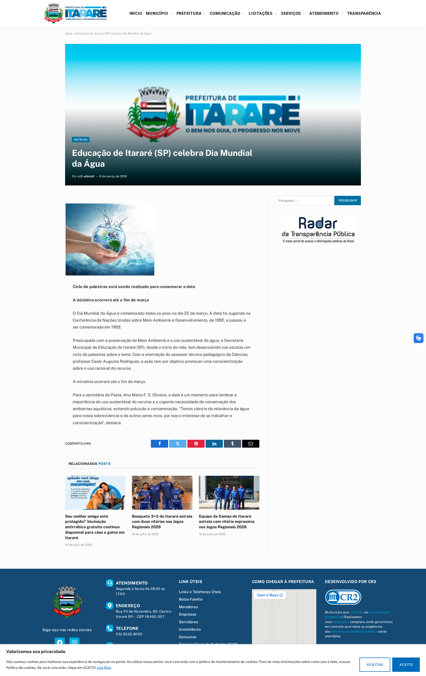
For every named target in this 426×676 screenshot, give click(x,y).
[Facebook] (60, 643)
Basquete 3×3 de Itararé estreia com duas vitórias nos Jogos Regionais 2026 (162, 522)
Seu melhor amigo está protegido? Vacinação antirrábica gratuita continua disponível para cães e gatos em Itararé (94, 527)
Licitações (261, 13)
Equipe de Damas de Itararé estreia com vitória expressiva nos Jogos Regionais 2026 (226, 522)
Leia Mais (104, 668)
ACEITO (406, 665)
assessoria (341, 622)
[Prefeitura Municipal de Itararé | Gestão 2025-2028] (75, 13)
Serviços (291, 13)
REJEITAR (375, 665)
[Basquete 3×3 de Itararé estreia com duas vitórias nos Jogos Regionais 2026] (162, 493)
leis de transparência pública (354, 631)
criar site (357, 612)
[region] (213, 660)
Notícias (81, 139)
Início (135, 13)
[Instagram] (74, 643)
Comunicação (225, 13)
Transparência (364, 13)
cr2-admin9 (86, 176)
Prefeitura (189, 13)
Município (157, 13)
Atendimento (324, 13)
